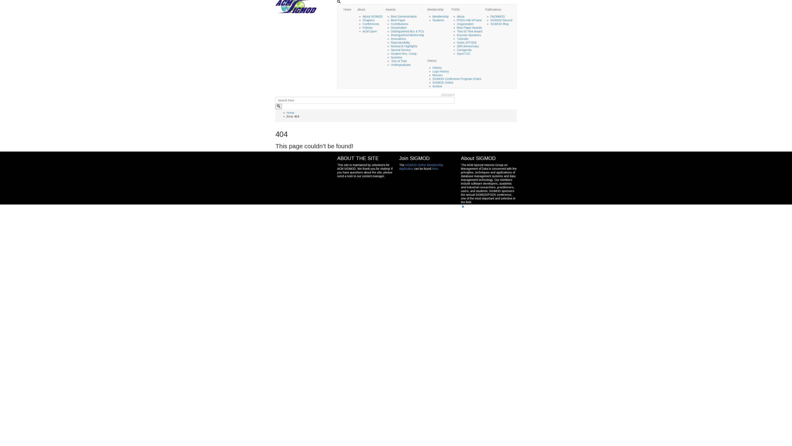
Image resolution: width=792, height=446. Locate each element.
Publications (493, 9)
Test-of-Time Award (469, 31)
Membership (435, 9)
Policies (368, 27)
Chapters (369, 20)
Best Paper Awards (469, 27)
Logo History (441, 71)
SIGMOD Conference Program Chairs (457, 79)
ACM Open (370, 31)
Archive (437, 86)
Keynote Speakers (469, 35)
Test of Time (399, 61)
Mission (438, 75)
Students (438, 20)
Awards (391, 9)
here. (435, 168)
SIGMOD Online (443, 82)
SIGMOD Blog (499, 24)
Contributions (399, 24)
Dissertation (399, 27)
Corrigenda (464, 50)
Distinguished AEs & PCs (407, 31)
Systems (396, 57)
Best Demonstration (404, 16)
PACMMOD (497, 16)
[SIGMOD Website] (296, 6)
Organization (465, 24)
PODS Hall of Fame (469, 20)
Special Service (401, 50)
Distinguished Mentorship (407, 35)
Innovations (398, 38)
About (361, 9)
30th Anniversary (468, 46)
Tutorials (462, 38)
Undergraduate (401, 64)
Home (347, 9)
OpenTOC (463, 53)
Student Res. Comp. (404, 53)
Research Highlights (404, 46)
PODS (456, 9)
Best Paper (398, 20)
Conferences (371, 24)
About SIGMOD (373, 16)
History (432, 60)
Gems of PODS (467, 42)
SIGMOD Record (501, 20)
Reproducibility (400, 42)
